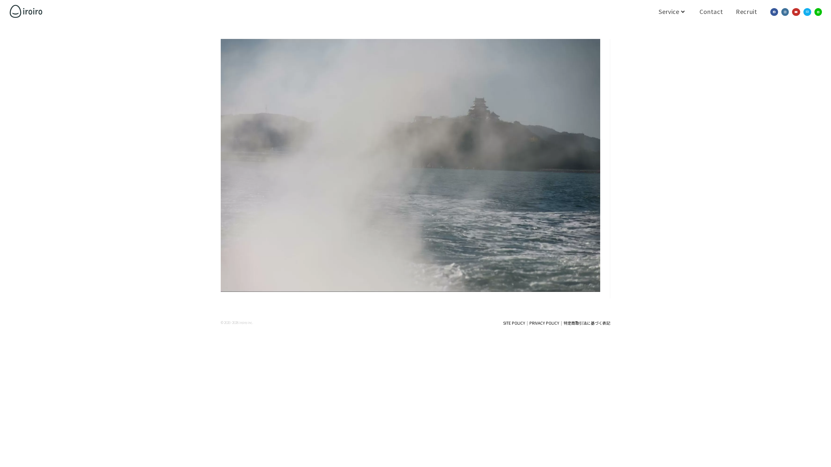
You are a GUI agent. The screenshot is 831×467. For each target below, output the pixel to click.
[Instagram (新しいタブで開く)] (785, 12)
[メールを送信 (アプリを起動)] (807, 12)
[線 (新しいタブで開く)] (818, 12)
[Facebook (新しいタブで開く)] (774, 12)
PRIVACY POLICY (544, 323)
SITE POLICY (514, 323)
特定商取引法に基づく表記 (587, 323)
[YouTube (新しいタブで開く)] (796, 12)
